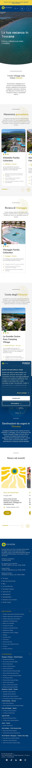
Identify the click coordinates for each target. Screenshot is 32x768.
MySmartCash (6, 594)
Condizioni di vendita (8, 625)
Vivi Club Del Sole (8, 586)
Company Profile (7, 637)
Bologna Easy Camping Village (10, 687)
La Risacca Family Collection (9, 710)
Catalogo (5, 635)
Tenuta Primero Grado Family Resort (11, 733)
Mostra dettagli (22, 393)
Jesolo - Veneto (6, 723)
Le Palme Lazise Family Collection (11, 720)
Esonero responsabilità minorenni (11, 644)
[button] (22, 8)
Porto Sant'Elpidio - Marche (9, 708)
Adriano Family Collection (9, 666)
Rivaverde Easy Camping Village (10, 680)
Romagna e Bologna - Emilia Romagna (12, 657)
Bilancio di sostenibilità (8, 623)
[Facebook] (7, 760)
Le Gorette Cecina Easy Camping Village (12, 698)
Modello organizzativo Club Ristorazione (12, 616)
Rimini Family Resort (8, 664)
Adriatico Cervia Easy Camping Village (12, 675)
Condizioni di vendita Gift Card (10, 628)
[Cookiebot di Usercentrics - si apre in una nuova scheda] (22, 363)
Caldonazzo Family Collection (10, 740)
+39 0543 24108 (6, 560)
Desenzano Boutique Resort (9, 718)
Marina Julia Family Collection (10, 730)
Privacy (27, 755)
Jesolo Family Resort (8, 725)
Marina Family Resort (8, 668)
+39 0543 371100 (6, 575)
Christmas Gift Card (7, 648)
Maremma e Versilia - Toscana (10, 689)
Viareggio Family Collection (9, 694)
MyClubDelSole (7, 597)
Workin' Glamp (7, 602)
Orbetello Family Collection (9, 691)
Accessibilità (10, 757)
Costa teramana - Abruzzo (9, 701)
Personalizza (15, 403)
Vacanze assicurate (7, 642)
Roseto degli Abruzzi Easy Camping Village (13, 705)
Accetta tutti (16, 398)
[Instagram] (25, 760)
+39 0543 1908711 (6, 565)
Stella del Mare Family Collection (10, 696)
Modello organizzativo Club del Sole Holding (13, 614)
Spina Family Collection (8, 682)
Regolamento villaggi (8, 630)
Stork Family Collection (8, 703)
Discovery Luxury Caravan (10, 599)
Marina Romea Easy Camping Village (11, 671)
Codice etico (6, 639)
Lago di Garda (5, 716)
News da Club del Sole (9, 581)
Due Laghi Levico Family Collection (11, 738)
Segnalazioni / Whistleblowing (10, 621)
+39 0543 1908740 (6, 570)
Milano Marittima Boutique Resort (11, 673)
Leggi (7, 513)
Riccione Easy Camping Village (10, 661)
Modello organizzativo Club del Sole (11, 619)
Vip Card (5, 646)
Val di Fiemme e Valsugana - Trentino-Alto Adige (15, 736)
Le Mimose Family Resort (9, 713)
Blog (4, 584)
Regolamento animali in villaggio (10, 632)
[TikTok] (11, 760)
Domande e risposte (8, 589)
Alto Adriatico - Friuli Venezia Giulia (11, 728)
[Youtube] (21, 760)
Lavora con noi (7, 592)
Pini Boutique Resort (8, 678)
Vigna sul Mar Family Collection (10, 684)
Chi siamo (5, 578)
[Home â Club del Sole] (6, 8)
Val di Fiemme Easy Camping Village (11, 742)
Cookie (3, 757)
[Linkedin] (16, 760)
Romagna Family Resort (8, 659)
